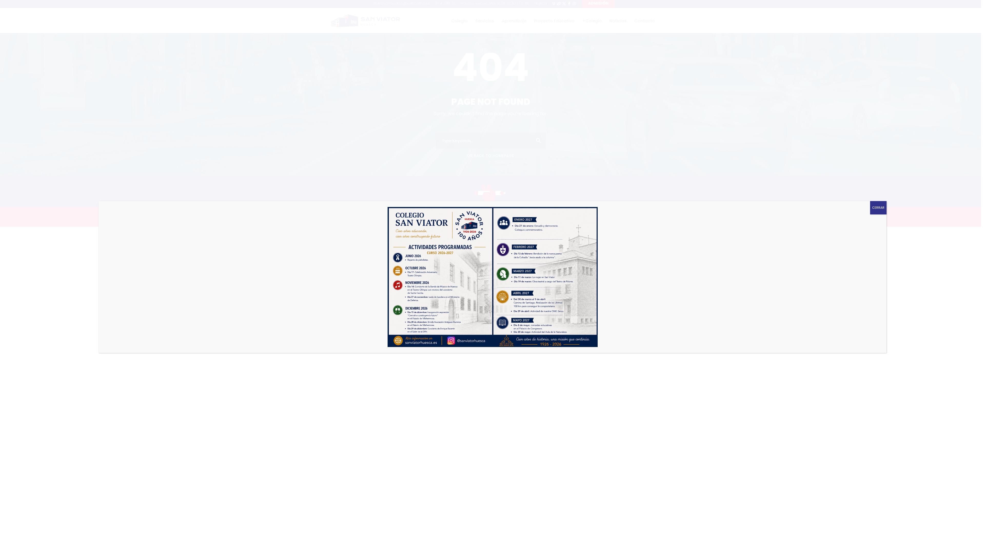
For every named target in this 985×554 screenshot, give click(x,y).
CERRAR (878, 207)
